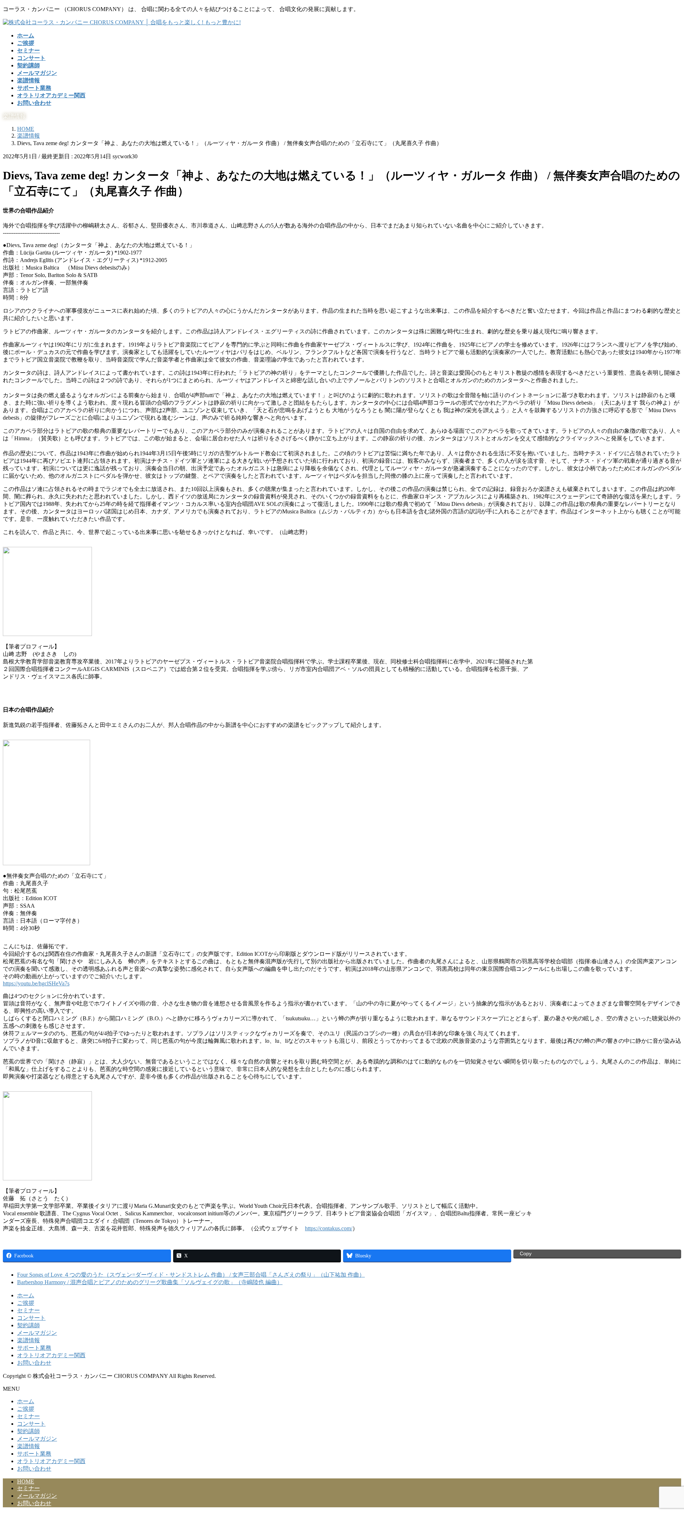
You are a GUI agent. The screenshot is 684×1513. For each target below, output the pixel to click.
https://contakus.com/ (328, 1228)
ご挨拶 (25, 1303)
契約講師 (28, 1325)
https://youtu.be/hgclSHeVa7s (36, 983)
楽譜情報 (28, 1340)
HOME (25, 1481)
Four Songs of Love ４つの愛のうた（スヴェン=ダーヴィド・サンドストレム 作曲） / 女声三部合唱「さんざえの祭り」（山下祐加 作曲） (191, 1275)
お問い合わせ (34, 1363)
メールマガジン (37, 1333)
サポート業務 (34, 1348)
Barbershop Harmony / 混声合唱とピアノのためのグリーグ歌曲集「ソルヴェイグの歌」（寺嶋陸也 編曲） (150, 1282)
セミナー (28, 1310)
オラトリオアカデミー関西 (51, 1355)
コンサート (31, 1318)
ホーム (25, 1295)
